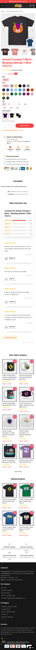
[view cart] (33, 5)
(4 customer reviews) (16, 70)
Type (3, 77)
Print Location (6, 111)
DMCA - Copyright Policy (8, 595)
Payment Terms (5, 609)
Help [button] (33, 647)
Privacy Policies (5, 593)
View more (18, 471)
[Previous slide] (4, 30)
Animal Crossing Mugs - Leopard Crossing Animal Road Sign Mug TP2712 (9, 377)
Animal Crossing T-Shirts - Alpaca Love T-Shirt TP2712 (26, 529)
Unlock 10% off (3, 642)
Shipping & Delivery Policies (9, 606)
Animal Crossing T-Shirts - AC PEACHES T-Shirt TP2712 (9, 529)
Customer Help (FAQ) (7, 617)
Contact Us (4, 614)
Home (3, 11)
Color (3, 82)
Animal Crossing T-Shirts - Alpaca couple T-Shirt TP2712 (26, 501)
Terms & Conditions (6, 590)
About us (3, 588)
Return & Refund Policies (8, 612)
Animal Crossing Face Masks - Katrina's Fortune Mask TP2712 (26, 405)
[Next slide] (32, 30)
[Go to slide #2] (14, 52)
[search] (30, 5)
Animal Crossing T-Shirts (15, 11)
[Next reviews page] (32, 342)
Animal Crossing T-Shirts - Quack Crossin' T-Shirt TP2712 (9, 501)
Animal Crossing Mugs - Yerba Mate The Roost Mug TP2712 (26, 377)
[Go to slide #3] (24, 52)
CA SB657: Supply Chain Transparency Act (13, 598)
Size (3, 101)
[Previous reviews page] (23, 342)
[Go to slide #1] (5, 52)
